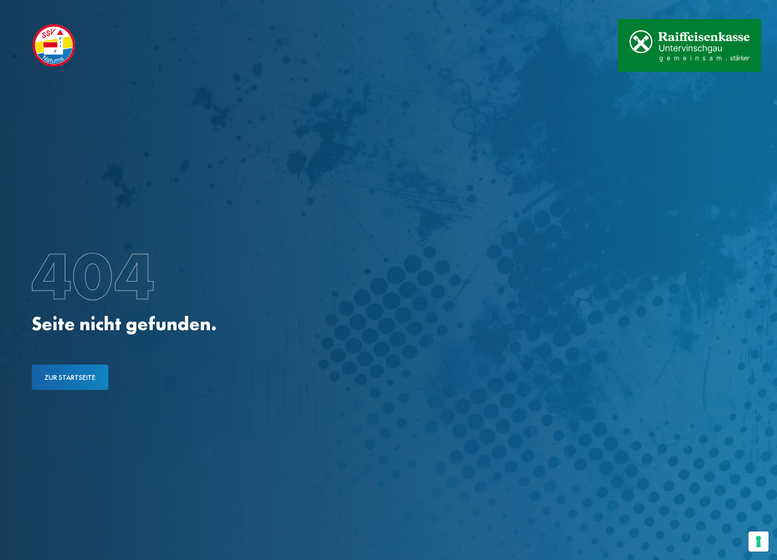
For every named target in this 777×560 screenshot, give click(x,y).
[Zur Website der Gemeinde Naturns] (576, 45)
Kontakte (116, 9)
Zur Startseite (70, 377)
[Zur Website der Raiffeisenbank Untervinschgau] (689, 45)
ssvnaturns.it (52, 9)
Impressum (173, 9)
